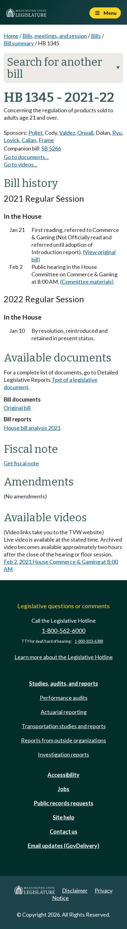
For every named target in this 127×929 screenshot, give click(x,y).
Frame (46, 140)
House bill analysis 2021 (32, 427)
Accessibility (63, 774)
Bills (96, 35)
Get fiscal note (21, 463)
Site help (63, 817)
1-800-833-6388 (89, 641)
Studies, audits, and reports (63, 683)
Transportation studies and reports (64, 726)
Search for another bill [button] (63, 68)
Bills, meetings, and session (55, 35)
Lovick (11, 140)
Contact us (63, 831)
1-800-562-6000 (63, 630)
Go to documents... (26, 157)
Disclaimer (75, 890)
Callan (29, 140)
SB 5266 (51, 148)
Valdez (67, 132)
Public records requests (63, 803)
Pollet (35, 132)
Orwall (85, 132)
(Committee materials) (87, 281)
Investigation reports (63, 754)
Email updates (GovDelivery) (63, 845)
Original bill (17, 407)
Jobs (63, 789)
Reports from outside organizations (63, 740)
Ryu (117, 132)
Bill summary (19, 43)
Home (11, 35)
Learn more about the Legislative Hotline (63, 657)
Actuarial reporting (64, 711)
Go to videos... (20, 164)
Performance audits (64, 697)
